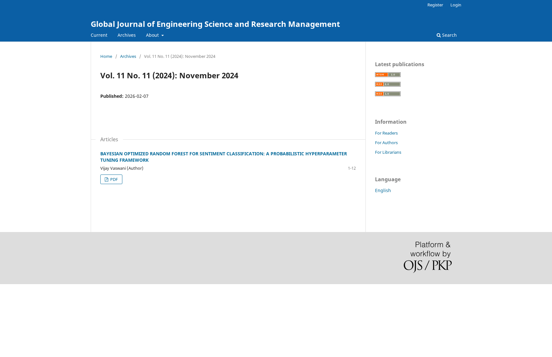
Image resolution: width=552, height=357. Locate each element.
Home (106, 56)
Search (449, 35)
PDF (113, 179)
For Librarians (388, 152)
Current (99, 35)
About (153, 35)
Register (435, 5)
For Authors (386, 142)
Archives (127, 35)
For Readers (386, 133)
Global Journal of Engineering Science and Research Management (215, 24)
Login (455, 5)
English (383, 190)
